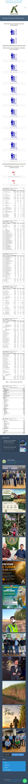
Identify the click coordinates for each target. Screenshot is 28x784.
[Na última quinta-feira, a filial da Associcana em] (14, 740)
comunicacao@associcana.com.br (15, 2)
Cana (6, 762)
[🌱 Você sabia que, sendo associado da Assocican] (14, 692)
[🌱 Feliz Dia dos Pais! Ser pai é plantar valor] (14, 716)
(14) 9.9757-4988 (18, 1)
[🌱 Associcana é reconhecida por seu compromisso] (14, 644)
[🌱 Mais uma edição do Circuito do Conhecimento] (14, 477)
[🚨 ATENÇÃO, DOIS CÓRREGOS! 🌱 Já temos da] (14, 596)
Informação (7, 765)
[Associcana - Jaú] (14, 10)
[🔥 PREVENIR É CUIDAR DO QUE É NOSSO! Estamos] (14, 572)
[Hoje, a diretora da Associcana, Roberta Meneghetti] (14, 524)
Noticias (6, 767)
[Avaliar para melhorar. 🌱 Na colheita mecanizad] (14, 500)
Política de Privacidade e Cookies (14, 781)
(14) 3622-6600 (10, 1)
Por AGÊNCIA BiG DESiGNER (17, 779)
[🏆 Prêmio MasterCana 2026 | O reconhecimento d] (14, 668)
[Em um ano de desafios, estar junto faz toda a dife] (14, 548)
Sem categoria (8, 769)
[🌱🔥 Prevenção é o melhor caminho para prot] (14, 620)
